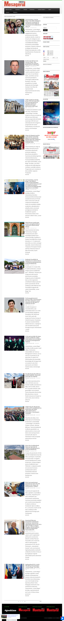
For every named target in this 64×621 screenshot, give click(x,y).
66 (24, 601)
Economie (32, 9)
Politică (25, 9)
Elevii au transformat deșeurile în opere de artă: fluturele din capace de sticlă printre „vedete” (32, 484)
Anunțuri (7, 12)
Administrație (8, 9)
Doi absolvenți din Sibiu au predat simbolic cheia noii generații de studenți (32, 375)
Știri (26, 107)
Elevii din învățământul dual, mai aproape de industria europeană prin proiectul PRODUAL (32, 447)
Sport (49, 9)
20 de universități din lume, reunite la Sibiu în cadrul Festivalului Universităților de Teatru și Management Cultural (33, 339)
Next (40, 601)
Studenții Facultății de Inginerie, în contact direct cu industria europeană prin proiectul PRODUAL (33, 261)
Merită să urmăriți (47, 64)
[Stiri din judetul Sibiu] (14, 4)
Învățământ (27, 27)
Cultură (26, 343)
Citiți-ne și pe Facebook (48, 17)
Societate (17, 9)
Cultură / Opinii (41, 9)
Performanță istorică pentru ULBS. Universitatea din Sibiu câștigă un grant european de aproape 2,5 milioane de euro (33, 300)
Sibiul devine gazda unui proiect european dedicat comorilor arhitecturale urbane (32, 224)
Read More (27, 55)
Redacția (15, 12)
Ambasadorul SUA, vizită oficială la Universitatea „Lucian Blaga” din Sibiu (32, 566)
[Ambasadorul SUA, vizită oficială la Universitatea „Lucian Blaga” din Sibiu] (14, 571)
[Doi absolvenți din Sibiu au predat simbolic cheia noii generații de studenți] (14, 380)
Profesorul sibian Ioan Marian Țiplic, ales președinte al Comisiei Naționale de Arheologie (32, 63)
